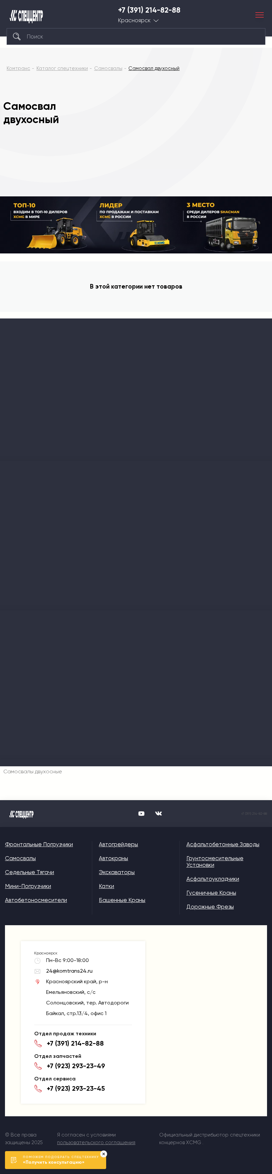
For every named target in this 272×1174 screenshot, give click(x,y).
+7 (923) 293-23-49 (76, 1066)
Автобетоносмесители (36, 900)
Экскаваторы (117, 872)
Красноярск (134, 20)
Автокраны (113, 858)
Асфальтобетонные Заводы (222, 844)
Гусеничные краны (211, 892)
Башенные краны (122, 900)
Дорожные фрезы (210, 906)
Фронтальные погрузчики (39, 844)
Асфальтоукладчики (212, 878)
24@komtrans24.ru (69, 971)
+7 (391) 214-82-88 (149, 10)
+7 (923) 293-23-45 (76, 1088)
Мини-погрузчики (28, 886)
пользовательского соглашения (96, 1142)
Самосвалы (20, 858)
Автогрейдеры (118, 844)
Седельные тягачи (29, 872)
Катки (106, 886)
